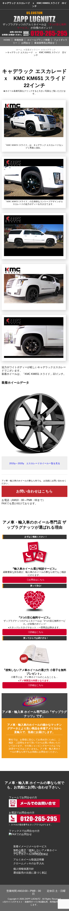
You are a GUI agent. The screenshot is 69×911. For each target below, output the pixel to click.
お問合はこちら (36, 579)
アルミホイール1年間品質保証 (30, 854)
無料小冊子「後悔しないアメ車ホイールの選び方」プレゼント (35, 851)
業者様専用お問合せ (44, 43)
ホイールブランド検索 (38, 40)
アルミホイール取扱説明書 (28, 859)
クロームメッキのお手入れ (28, 863)
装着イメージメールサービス (30, 846)
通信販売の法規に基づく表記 (30, 872)
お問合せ (25, 43)
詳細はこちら (36, 632)
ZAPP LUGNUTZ (32, 899)
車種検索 (18, 40)
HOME (7, 40)
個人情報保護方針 (23, 868)
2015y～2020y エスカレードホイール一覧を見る (34, 463)
